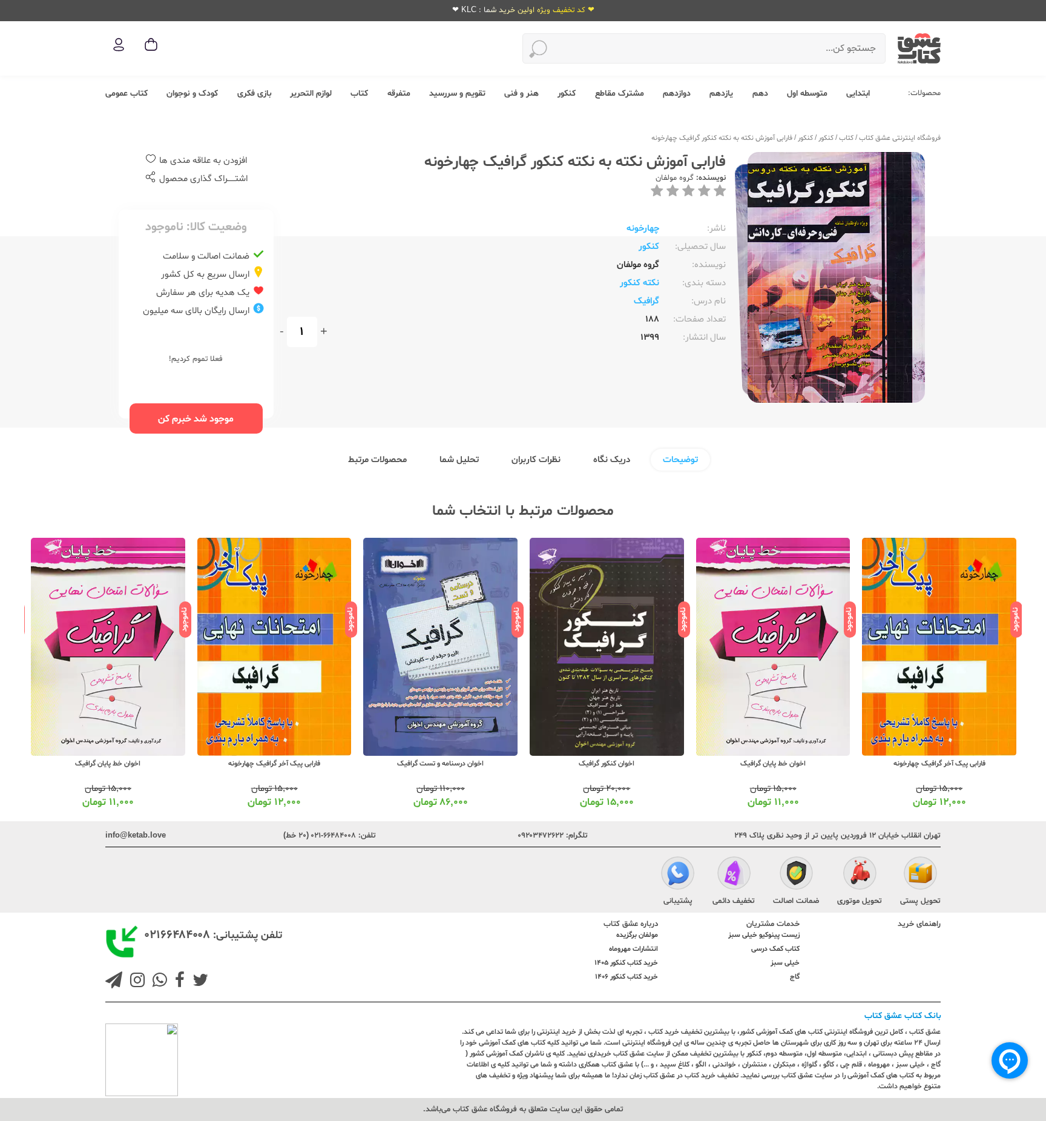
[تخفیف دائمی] (734, 875)
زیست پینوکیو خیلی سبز (764, 935)
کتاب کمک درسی (775, 949)
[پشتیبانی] (677, 875)
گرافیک (646, 301)
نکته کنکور (639, 283)
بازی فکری (254, 93)
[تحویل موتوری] (860, 875)
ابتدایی (858, 93)
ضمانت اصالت (796, 901)
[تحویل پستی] (920, 875)
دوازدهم (677, 93)
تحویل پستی (920, 901)
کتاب (359, 93)
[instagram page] (135, 981)
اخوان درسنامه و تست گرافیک (440, 764)
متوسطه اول (807, 93)
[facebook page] (177, 981)
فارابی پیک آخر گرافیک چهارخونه (939, 764)
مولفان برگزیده (637, 935)
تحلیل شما (459, 460)
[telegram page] (113, 981)
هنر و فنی (521, 93)
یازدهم (721, 93)
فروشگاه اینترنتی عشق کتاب (900, 138)
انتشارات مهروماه (633, 949)
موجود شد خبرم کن (196, 419)
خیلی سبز (785, 963)
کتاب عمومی (126, 93)
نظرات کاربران (536, 460)
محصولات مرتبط (377, 460)
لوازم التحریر (311, 93)
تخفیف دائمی (733, 901)
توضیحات (680, 460)
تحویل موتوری (859, 901)
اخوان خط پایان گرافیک (773, 764)
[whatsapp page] (157, 981)
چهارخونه (643, 228)
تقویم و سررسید (457, 93)
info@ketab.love (135, 835)
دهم (760, 93)
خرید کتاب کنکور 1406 (626, 977)
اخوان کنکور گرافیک (606, 764)
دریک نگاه (611, 460)
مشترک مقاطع (619, 93)
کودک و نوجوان (192, 93)
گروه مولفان (675, 178)
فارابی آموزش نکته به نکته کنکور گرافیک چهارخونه (721, 138)
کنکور (567, 93)
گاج (795, 977)
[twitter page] (198, 981)
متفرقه (398, 93)
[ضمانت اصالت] (796, 875)
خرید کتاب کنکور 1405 (626, 963)
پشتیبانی (677, 901)
